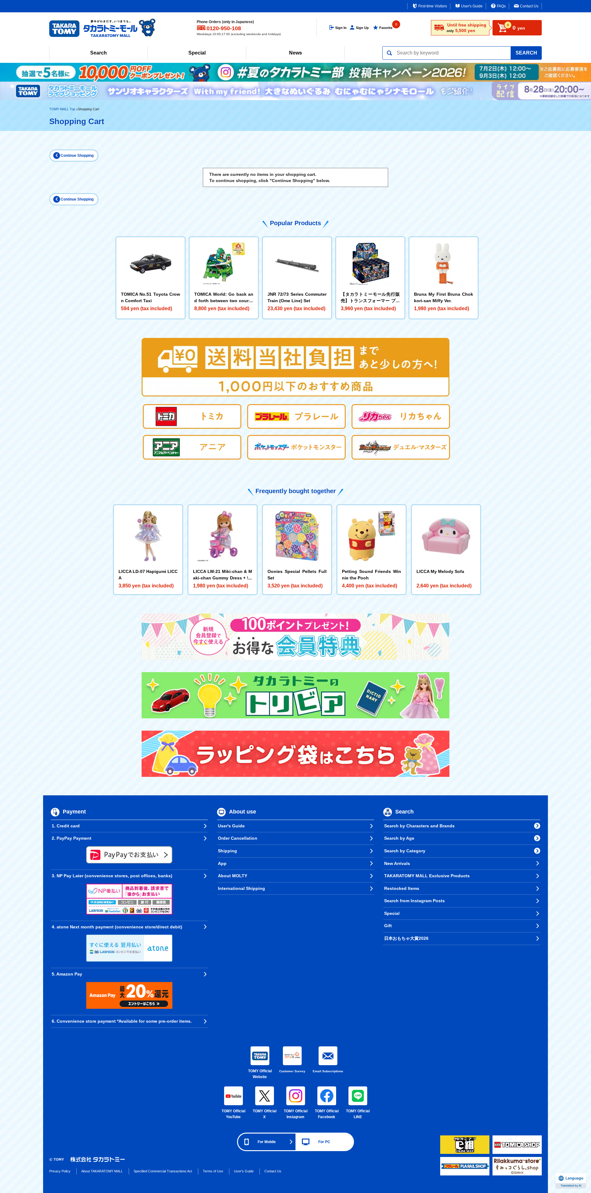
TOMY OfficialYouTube (233, 1114)
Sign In (341, 28)
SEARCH (526, 52)
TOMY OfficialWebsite (260, 1074)
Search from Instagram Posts (414, 900)
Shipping (227, 850)
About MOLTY (232, 875)
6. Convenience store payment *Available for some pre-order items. (122, 1021)
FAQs (501, 6)
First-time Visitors (432, 6)
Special (197, 52)
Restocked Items (401, 888)
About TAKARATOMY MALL (102, 1171)
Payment (74, 812)
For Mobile (267, 1142)
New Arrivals (397, 863)
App (222, 863)
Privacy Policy (59, 1171)
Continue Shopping (77, 155)
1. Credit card (66, 825)
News (295, 52)
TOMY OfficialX (264, 1114)
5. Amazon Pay (67, 974)
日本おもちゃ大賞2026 (406, 938)
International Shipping (241, 888)
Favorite (385, 28)
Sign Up (362, 28)
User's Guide (472, 6)
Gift (388, 925)
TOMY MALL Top (62, 109)
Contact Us (529, 6)
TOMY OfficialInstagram (296, 1114)
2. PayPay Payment (71, 838)
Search (98, 52)
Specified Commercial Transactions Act (163, 1171)
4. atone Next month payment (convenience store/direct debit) (117, 926)
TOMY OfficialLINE (358, 1114)
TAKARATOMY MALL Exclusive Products (427, 875)
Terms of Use (213, 1171)
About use (242, 812)
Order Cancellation (237, 838)
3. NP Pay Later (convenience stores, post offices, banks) (112, 875)
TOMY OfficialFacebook (327, 1114)
